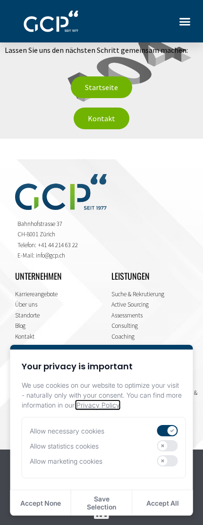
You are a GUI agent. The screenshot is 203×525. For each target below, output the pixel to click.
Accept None (40, 503)
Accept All (162, 503)
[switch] (167, 430)
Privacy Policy (97, 405)
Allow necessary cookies (67, 431)
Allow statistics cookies (64, 446)
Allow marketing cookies (66, 461)
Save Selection (101, 503)
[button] (185, 21)
